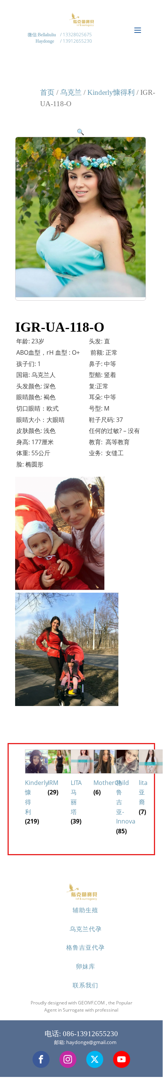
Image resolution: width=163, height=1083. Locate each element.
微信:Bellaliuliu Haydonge (42, 38)
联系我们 (85, 985)
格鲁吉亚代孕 (85, 947)
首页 (47, 92)
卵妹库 (85, 966)
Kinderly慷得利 (111, 92)
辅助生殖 (85, 910)
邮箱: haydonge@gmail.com (85, 1042)
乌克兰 (71, 92)
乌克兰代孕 (86, 929)
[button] (80, 132)
